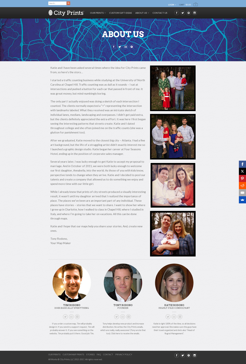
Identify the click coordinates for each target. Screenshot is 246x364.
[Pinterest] (242, 178)
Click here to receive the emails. (125, 333)
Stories (90, 354)
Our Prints (54, 354)
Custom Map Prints (73, 354)
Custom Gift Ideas (120, 12)
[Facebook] (242, 164)
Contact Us (160, 12)
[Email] (242, 192)
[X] (242, 171)
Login (171, 5)
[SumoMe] (242, 199)
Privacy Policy (123, 354)
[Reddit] (242, 185)
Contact (108, 354)
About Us (141, 12)
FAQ (99, 354)
